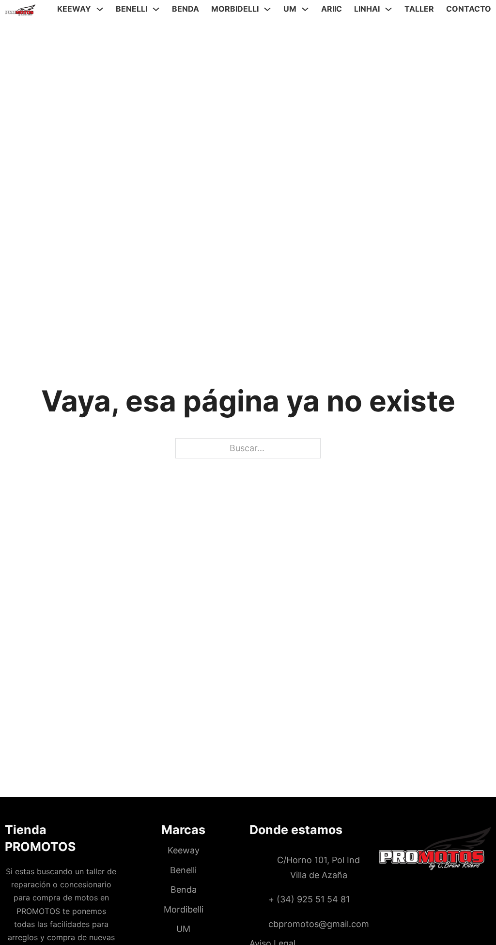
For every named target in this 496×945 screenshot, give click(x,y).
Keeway (184, 850)
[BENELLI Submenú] (156, 9)
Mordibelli (183, 909)
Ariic (331, 9)
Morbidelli (235, 9)
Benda (185, 9)
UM (289, 9)
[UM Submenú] (305, 9)
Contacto (468, 9)
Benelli (183, 870)
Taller (419, 9)
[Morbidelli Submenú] (267, 9)
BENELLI (131, 9)
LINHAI (367, 9)
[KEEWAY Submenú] (100, 9)
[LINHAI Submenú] (388, 9)
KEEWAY (74, 9)
